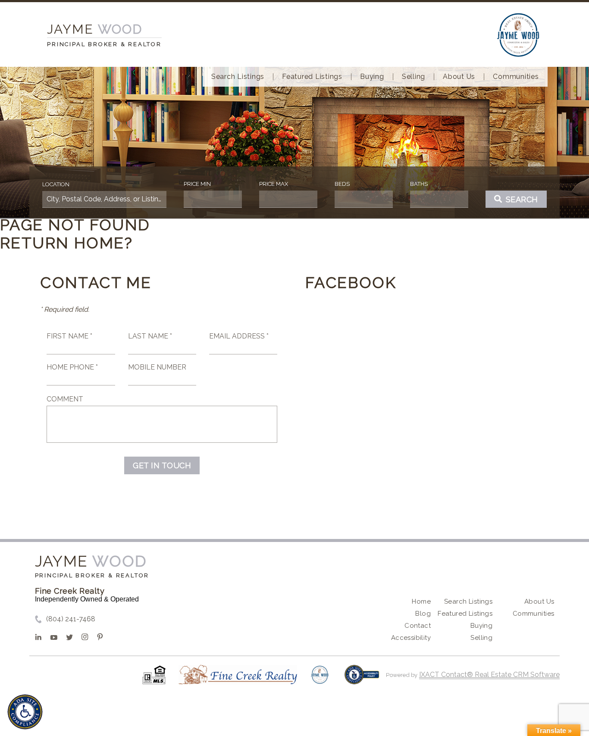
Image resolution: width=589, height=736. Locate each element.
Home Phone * (72, 367)
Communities (516, 76)
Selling (413, 76)
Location (55, 184)
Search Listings (237, 76)
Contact (417, 626)
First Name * (69, 336)
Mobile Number (157, 367)
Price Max (273, 184)
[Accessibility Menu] (25, 712)
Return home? (66, 243)
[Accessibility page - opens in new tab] (362, 679)
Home (421, 601)
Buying (372, 76)
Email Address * (239, 336)
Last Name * (150, 336)
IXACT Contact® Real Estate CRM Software (489, 674)
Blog (423, 613)
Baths (419, 184)
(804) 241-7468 (70, 619)
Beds (342, 184)
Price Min (197, 184)
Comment (65, 399)
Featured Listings (312, 76)
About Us (459, 76)
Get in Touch (162, 465)
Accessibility (411, 638)
